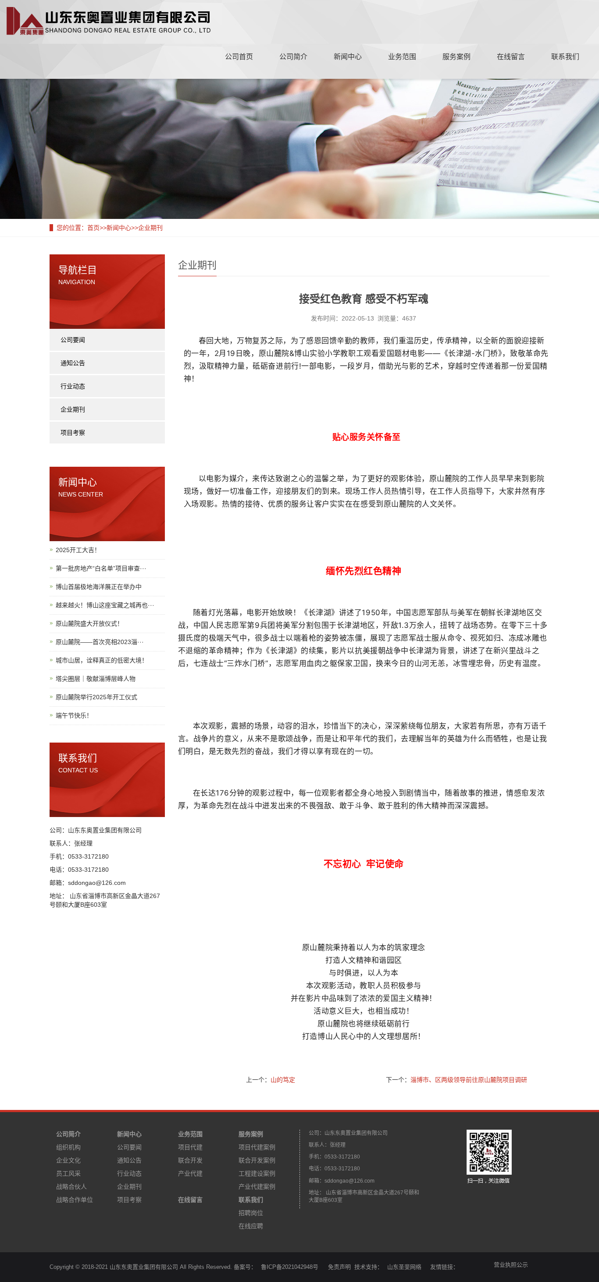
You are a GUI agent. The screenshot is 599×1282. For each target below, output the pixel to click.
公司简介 (293, 56)
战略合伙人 (71, 1186)
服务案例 (456, 56)
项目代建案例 (257, 1147)
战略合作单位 (74, 1199)
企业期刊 (150, 227)
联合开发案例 (257, 1160)
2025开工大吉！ (78, 549)
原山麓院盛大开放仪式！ (89, 623)
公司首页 (239, 56)
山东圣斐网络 (404, 1267)
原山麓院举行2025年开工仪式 (96, 697)
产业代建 (190, 1173)
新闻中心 (348, 56)
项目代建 (190, 1147)
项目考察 (73, 432)
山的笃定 (283, 1079)
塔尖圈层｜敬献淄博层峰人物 (95, 678)
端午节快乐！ (74, 715)
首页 (93, 227)
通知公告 (73, 362)
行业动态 (73, 386)
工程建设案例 (257, 1173)
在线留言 (511, 56)
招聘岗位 (251, 1212)
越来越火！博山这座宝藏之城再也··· (105, 605)
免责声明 (338, 1267)
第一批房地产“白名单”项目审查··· (101, 568)
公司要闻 (73, 339)
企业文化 (68, 1160)
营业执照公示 (511, 1264)
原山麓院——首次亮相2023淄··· (100, 641)
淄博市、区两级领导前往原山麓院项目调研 (468, 1079)
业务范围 (402, 56)
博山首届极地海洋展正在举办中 (99, 586)
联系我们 (565, 56)
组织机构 (68, 1147)
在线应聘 (251, 1225)
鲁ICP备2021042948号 (289, 1267)
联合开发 (190, 1160)
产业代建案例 (257, 1186)
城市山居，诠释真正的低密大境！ (102, 660)
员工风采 (68, 1173)
